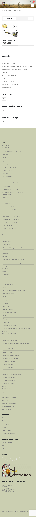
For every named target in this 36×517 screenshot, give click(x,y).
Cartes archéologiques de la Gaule (14, 248)
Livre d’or (4, 427)
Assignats (6, 275)
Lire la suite (15, 26)
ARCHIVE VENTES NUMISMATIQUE (12, 85)
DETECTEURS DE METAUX (8, 39)
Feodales (6, 306)
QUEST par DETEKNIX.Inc (10, 161)
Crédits (4, 448)
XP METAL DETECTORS (9, 167)
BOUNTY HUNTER (8, 170)
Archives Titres (7, 352)
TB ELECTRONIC (7, 177)
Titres (4, 287)
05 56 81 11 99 (6, 488)
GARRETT (5, 158)
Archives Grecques (9, 380)
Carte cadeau (6, 60)
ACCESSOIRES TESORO (10, 222)
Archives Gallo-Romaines (11, 371)
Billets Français (7, 278)
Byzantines (6, 322)
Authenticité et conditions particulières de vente (18, 328)
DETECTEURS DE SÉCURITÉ (10, 183)
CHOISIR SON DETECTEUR (10, 189)
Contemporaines (8, 297)
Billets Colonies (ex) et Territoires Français (16, 281)
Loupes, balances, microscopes (13, 263)
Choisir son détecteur (8, 235)
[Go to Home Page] (2, 10)
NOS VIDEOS (5, 400)
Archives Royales (8, 365)
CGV (3, 445)
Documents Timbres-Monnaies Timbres (15, 290)
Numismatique (7, 241)
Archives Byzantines (9, 384)
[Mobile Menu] (32, 5)
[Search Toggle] (30, 2)
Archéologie (7, 245)
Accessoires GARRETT (9, 207)
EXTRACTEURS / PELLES (9, 229)
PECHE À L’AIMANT (8, 226)
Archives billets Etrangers (10, 349)
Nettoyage (6, 266)
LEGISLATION (6, 186)
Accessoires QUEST (9, 213)
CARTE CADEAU (6, 409)
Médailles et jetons (8, 293)
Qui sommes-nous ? (8, 418)
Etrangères (6, 300)
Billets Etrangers (8, 284)
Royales (5, 303)
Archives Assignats (8, 337)
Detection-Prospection (10, 251)
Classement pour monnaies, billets (13, 260)
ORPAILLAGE (6, 232)
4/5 (4, 99)
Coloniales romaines (9, 313)
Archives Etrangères (9, 361)
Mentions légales (7, 442)
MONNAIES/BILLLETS (8, 81)
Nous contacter (6, 421)
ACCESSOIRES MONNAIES (9, 75)
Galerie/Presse (6, 430)
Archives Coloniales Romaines (12, 374)
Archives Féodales (8, 368)
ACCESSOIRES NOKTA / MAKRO (12, 216)
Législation (5, 392)
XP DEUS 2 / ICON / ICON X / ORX (12, 151)
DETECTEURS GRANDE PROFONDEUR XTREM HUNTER (17, 66)
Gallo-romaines (8, 309)
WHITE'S (16, 39)
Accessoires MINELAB (9, 210)
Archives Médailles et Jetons (12, 355)
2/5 (4, 122)
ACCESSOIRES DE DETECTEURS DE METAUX (14, 69)
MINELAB (5, 155)
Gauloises (6, 316)
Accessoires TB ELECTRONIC (11, 219)
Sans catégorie (6, 88)
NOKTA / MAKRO (8, 164)
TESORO (5, 174)
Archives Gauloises (9, 377)
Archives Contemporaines (11, 358)
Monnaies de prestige (10, 325)
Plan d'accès (6, 495)
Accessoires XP (7, 203)
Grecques (6, 319)
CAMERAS (5, 72)
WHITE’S (5, 180)
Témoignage (6, 424)
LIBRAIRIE (4, 78)
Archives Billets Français (10, 340)
